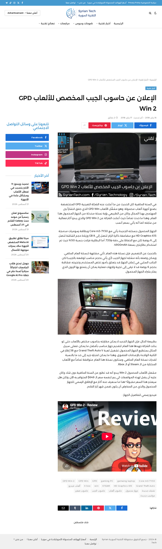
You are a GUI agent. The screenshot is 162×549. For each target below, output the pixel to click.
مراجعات (65, 23)
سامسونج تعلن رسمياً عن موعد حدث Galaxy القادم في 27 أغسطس (18, 219)
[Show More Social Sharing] (84, 125)
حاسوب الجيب (98, 490)
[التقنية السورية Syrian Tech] (81, 13)
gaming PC (107, 481)
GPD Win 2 (69, 481)
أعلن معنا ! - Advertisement (22, 13)
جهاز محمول (132, 490)
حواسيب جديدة (147, 495)
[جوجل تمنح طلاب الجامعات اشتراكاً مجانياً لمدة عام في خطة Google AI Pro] (40, 267)
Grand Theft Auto (145, 486)
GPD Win (83, 481)
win (96, 486)
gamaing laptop (126, 481)
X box (87, 486)
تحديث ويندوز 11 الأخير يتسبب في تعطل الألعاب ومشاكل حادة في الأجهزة (19, 192)
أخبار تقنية (104, 23)
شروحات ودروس (84, 23)
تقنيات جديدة (148, 490)
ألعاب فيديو (74, 486)
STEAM (106, 486)
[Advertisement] (81, 53)
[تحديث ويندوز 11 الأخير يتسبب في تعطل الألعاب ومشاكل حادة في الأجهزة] (40, 188)
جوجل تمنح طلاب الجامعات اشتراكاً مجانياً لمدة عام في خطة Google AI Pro (17, 269)
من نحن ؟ (82, 3)
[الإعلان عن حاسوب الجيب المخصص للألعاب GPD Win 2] (107, 165)
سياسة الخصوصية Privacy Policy (142, 3)
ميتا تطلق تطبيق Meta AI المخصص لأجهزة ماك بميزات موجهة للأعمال (18, 244)
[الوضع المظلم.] (155, 13)
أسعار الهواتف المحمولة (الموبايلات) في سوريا (106, 3)
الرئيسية (118, 23)
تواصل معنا (71, 3)
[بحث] (150, 13)
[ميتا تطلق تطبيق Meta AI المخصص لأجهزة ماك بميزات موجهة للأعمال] (40, 242)
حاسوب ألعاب (115, 490)
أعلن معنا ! (32, 539)
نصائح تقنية (48, 23)
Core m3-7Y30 (147, 481)
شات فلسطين (81, 522)
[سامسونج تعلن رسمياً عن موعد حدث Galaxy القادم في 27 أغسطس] (40, 217)
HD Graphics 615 (123, 486)
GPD (94, 481)
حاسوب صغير (81, 490)
